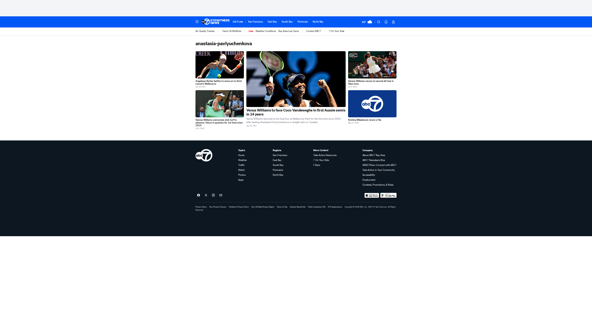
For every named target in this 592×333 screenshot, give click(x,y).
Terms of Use (282, 207)
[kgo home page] (203, 155)
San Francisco (255, 21)
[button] (197, 21)
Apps (240, 180)
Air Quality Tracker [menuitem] (205, 31)
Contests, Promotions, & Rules (377, 185)
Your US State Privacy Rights (262, 207)
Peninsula (303, 21)
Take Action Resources (324, 155)
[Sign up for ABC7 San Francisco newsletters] (221, 195)
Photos (241, 175)
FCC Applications (335, 207)
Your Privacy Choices (217, 207)
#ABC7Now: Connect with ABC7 (379, 165)
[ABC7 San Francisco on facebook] (198, 195)
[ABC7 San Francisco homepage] (215, 21)
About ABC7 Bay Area (373, 155)
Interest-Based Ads (298, 207)
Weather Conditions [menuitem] (266, 31)
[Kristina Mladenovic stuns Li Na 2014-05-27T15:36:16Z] (372, 103)
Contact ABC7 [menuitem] (313, 31)
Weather (242, 160)
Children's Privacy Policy (239, 207)
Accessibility (368, 175)
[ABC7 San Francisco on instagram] (213, 195)
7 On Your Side (321, 160)
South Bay (287, 21)
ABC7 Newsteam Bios (373, 160)
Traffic (241, 165)
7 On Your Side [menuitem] (336, 31)
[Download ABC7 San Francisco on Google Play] (388, 195)
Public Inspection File (316, 207)
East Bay (272, 21)
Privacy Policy (201, 207)
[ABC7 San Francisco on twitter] (206, 195)
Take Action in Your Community (378, 170)
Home (241, 155)
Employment (368, 180)
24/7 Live (238, 21)
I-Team (316, 165)
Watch (241, 170)
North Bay (318, 21)
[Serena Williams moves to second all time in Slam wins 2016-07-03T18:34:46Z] (372, 64)
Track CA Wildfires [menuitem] (231, 31)
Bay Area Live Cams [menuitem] (288, 31)
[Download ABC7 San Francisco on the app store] (371, 195)
